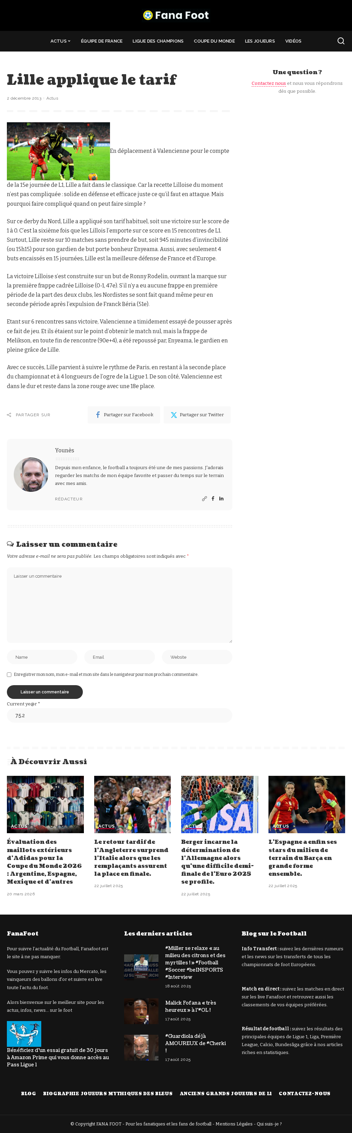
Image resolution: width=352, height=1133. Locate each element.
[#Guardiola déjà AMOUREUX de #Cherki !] (141, 1048)
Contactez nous (269, 83)
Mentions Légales (234, 1123)
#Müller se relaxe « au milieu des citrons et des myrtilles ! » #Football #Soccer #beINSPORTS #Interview (195, 963)
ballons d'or (54, 979)
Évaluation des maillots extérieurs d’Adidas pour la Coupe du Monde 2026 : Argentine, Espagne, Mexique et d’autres (44, 862)
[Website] (204, 499)
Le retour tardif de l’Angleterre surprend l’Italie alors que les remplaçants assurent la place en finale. (131, 858)
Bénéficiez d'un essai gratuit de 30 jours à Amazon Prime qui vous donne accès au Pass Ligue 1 (58, 1057)
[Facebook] (213, 499)
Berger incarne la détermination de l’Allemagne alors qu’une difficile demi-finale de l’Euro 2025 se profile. (217, 862)
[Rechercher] (341, 41)
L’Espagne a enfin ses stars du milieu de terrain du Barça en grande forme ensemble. (302, 858)
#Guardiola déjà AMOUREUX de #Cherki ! (195, 1043)
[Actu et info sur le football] (176, 15)
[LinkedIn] (221, 499)
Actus (52, 98)
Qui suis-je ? (269, 1123)
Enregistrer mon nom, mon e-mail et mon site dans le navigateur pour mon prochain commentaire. (106, 674)
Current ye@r (23, 704)
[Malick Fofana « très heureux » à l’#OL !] (141, 1011)
